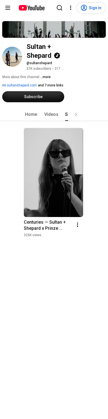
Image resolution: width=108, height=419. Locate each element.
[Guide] (7, 7)
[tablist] (54, 114)
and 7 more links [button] (50, 85)
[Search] (59, 7)
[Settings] (70, 7)
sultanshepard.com (21, 85)
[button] (76, 114)
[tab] (31, 114)
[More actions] (77, 224)
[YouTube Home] (31, 8)
